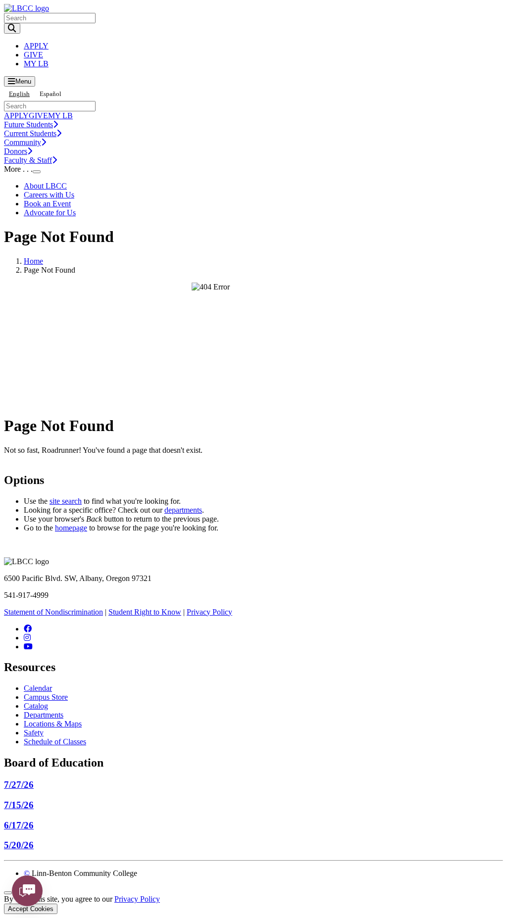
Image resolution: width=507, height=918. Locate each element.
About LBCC (45, 186)
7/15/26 (19, 805)
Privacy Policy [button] (137, 899)
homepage (71, 528)
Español (50, 93)
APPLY (36, 46)
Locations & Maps (53, 724)
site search (66, 501)
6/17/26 (19, 825)
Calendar (38, 688)
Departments (43, 715)
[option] (50, 93)
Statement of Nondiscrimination (53, 612)
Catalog (36, 706)
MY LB (36, 63)
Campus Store (46, 697)
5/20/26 (19, 845)
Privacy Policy (209, 612)
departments (183, 510)
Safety (34, 732)
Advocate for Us (50, 212)
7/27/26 (19, 784)
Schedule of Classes (55, 741)
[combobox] (19, 93)
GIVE (33, 54)
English (19, 93)
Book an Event (47, 203)
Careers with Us (49, 195)
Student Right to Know (144, 612)
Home (33, 261)
